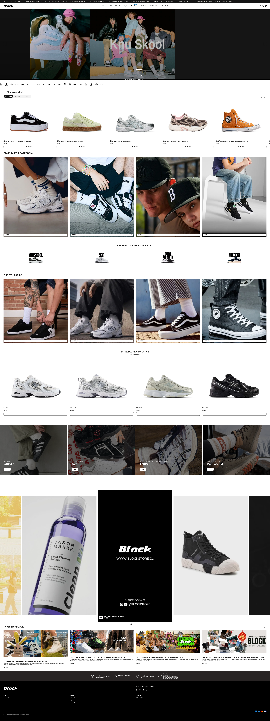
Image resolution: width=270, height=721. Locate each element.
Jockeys (26, 96)
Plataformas (141, 340)
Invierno (206, 340)
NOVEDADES (8, 96)
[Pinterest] (144, 690)
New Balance (7, 407)
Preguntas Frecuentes (75, 700)
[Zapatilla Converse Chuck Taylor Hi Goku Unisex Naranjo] (241, 119)
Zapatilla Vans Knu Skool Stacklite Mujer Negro (17, 141)
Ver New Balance (135, 354)
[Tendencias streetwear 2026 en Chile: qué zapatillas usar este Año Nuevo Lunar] (234, 641)
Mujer (7, 234)
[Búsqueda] (263, 6)
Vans (5, 140)
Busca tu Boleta (7, 700)
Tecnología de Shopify (24, 714)
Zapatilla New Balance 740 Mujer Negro (213, 409)
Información (73, 695)
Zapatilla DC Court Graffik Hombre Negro (114, 617)
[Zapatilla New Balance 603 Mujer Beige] (168, 381)
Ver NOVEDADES (261, 97)
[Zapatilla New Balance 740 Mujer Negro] (234, 381)
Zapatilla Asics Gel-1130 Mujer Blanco (120, 141)
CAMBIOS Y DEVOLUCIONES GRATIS (29, 1)
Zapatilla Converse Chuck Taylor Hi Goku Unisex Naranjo (232, 141)
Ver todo (264, 627)
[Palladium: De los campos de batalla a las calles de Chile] (36, 643)
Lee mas (6, 667)
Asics (111, 140)
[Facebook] (137, 690)
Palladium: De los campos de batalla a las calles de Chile (25, 661)
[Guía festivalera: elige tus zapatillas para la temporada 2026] (168, 641)
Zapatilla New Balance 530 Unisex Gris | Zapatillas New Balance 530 (89, 409)
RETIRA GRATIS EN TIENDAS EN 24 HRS (50, 1)
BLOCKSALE (18, 96)
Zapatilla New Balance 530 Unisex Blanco (15, 409)
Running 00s (75, 340)
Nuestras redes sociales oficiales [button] (145, 686)
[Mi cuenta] (260, 6)
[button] (131, 69)
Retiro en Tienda (73, 698)
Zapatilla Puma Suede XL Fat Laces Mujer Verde (70, 141)
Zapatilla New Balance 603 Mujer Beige (147, 409)
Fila (163, 140)
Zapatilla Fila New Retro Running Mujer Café (175, 141)
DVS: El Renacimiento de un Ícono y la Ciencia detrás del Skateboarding (97, 657)
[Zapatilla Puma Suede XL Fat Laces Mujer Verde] (82, 119)
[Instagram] (141, 690)
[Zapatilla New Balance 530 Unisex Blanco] (36, 381)
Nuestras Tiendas (8, 698)
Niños (205, 234)
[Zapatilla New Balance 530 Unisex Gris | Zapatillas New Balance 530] (102, 381)
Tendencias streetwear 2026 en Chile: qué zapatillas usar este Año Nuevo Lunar (233, 657)
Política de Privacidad (141, 698)
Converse (218, 140)
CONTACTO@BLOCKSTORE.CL (10, 1)
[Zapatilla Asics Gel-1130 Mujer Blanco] (135, 119)
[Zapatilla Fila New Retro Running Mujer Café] (188, 119)
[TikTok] (147, 689)
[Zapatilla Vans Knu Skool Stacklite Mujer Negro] (29, 119)
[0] (265, 6)
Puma (58, 140)
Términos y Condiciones (141, 700)
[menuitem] (103, 6)
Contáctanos (73, 704)
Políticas (138, 695)
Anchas (8, 340)
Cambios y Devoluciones (75, 702)
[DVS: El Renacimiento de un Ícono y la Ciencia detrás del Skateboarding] (102, 641)
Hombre (74, 234)
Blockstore (6, 695)
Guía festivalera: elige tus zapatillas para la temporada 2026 (159, 657)
